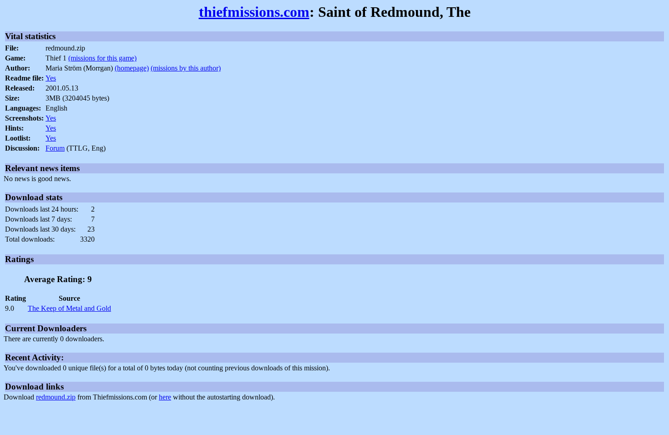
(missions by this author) (186, 68)
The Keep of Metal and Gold (69, 308)
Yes (51, 78)
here (165, 397)
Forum (55, 148)
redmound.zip (56, 397)
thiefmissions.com (254, 12)
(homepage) (132, 68)
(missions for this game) (102, 58)
